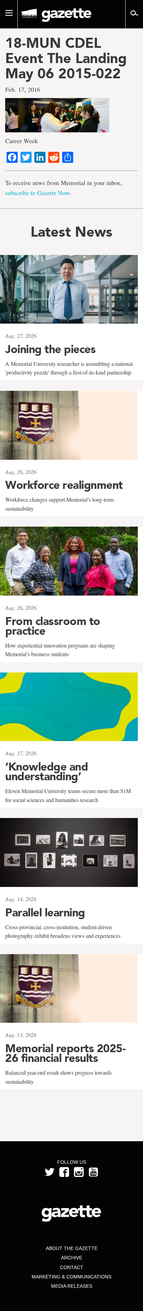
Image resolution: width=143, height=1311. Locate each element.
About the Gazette (72, 1248)
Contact (71, 1267)
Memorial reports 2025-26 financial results (65, 1053)
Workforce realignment (64, 485)
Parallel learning (45, 912)
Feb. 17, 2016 (22, 89)
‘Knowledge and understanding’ (46, 771)
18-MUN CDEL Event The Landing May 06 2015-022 (66, 58)
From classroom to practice (52, 626)
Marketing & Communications (71, 1276)
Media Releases (71, 1286)
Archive (71, 1257)
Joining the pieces (50, 349)
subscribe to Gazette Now (37, 192)
